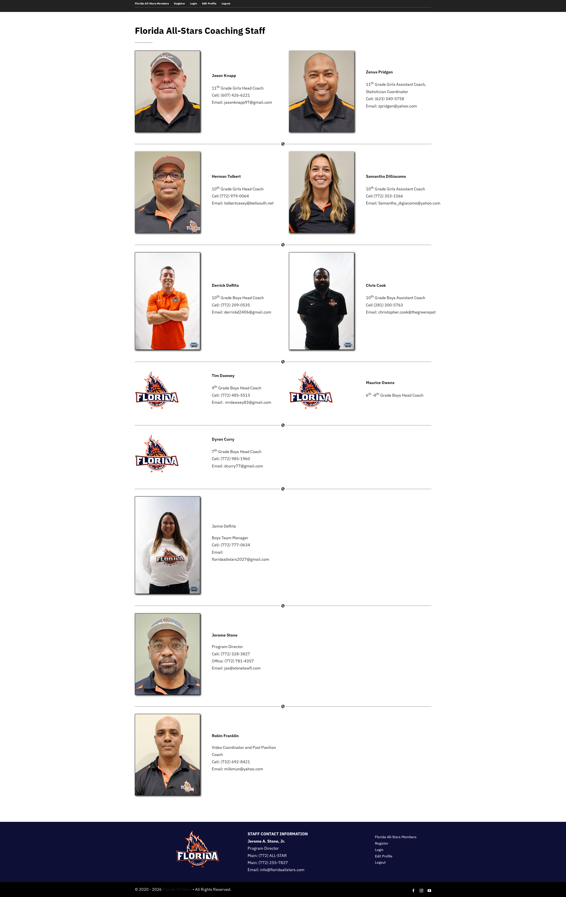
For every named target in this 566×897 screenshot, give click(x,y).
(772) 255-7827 (273, 862)
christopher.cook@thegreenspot (407, 312)
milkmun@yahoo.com (243, 768)
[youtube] (429, 890)
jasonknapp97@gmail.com (248, 102)
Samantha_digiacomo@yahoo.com (409, 203)
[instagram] (421, 890)
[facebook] (413, 890)
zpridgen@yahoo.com (397, 106)
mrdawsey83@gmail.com (248, 402)
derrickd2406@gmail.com (247, 312)
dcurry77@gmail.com (243, 466)
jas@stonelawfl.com (242, 668)
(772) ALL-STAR (272, 855)
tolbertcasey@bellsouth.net (248, 203)
